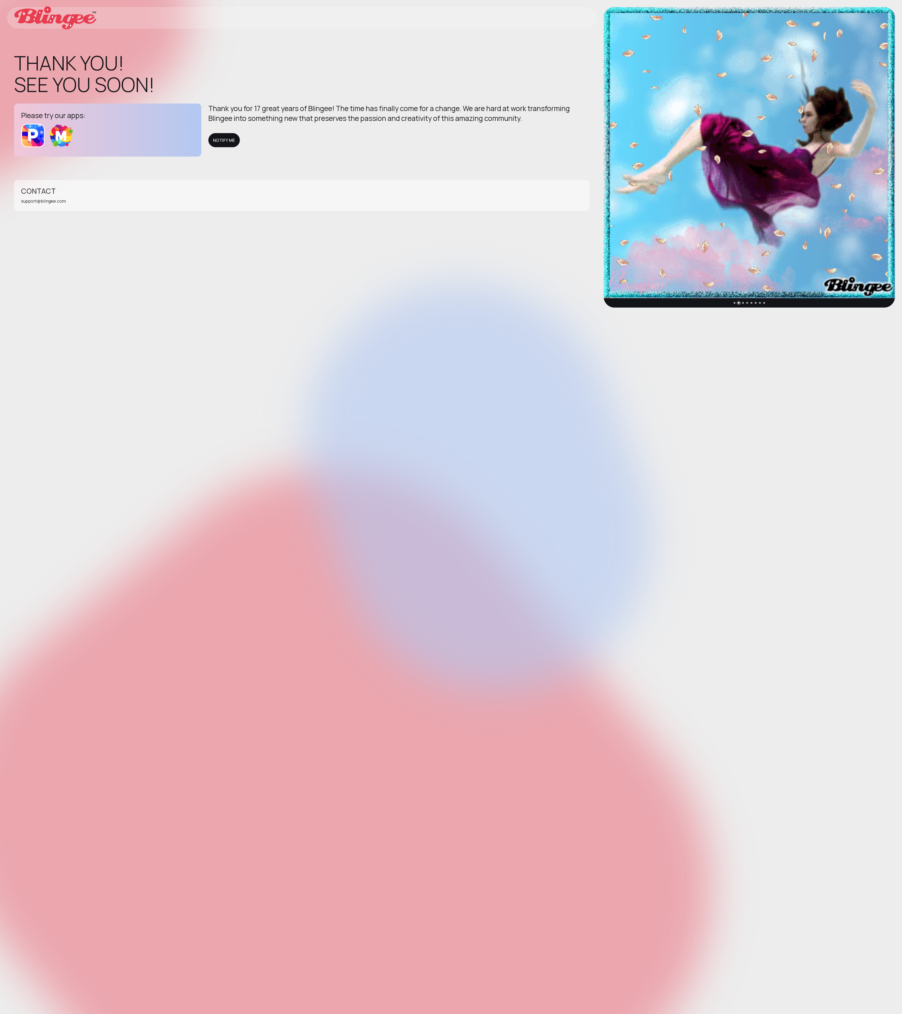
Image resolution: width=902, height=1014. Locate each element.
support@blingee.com (43, 201)
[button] (734, 303)
